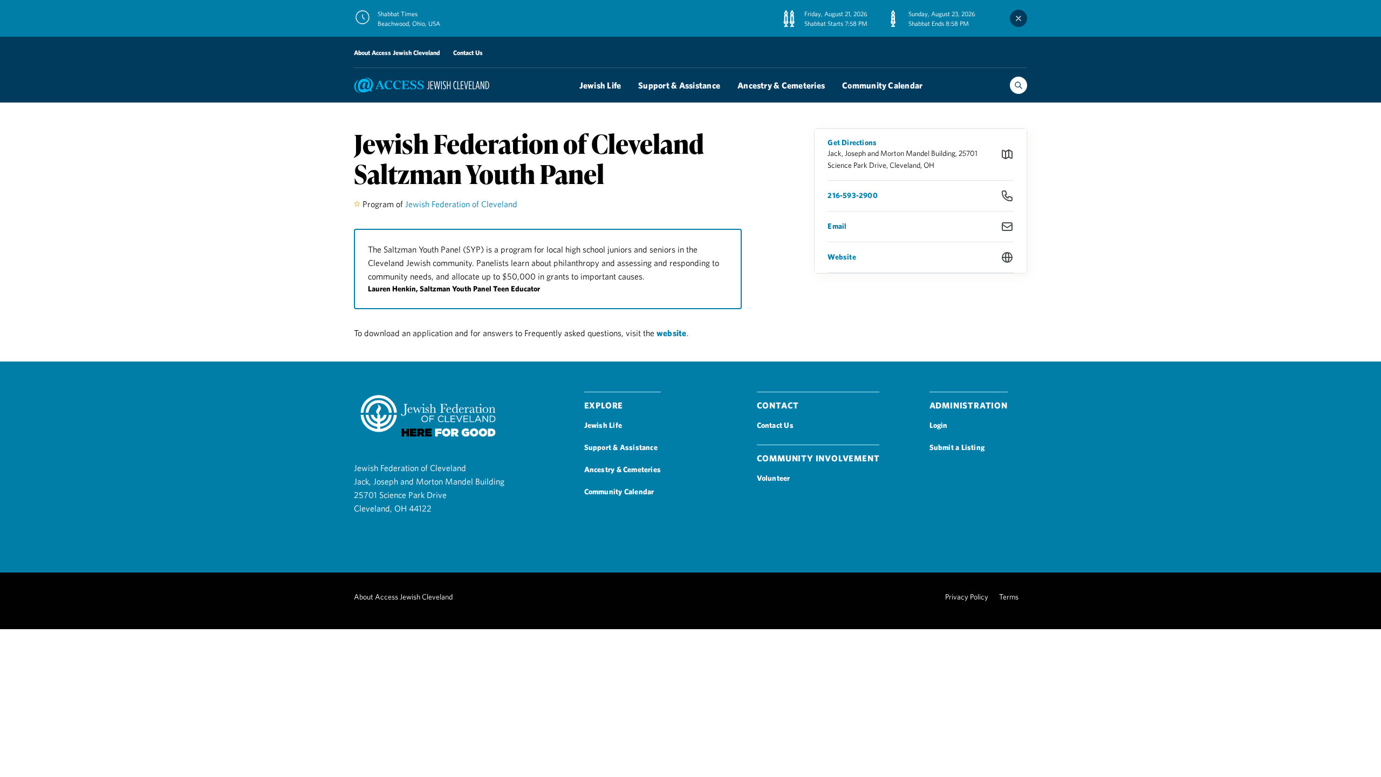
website (672, 333)
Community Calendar (882, 85)
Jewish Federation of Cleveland (461, 204)
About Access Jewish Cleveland (397, 52)
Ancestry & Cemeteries (781, 85)
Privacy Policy (966, 596)
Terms (1008, 596)
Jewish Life (600, 85)
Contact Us (468, 52)
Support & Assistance (679, 85)
